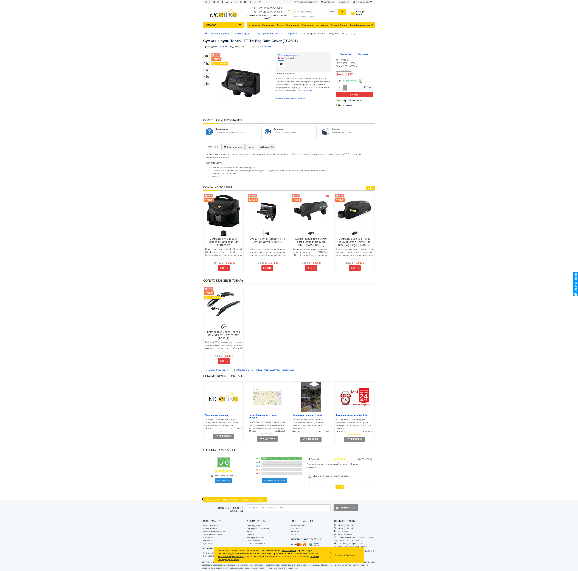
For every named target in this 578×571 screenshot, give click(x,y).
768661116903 (287, 370)
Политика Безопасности (214, 531)
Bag (239, 370)
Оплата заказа (209, 540)
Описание (213, 147)
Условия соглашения (216, 415)
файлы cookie (289, 550)
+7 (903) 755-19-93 (270, 8)
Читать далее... (306, 90)
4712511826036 (271, 370)
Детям (280, 25)
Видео (251, 147)
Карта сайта (208, 556)
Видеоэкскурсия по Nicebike (308, 415)
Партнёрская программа (258, 528)
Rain (244, 370)
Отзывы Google (339, 25)
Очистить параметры (288, 55)
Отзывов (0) (268, 147)
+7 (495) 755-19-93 (270, 12)
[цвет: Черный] (311, 233)
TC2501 (258, 370)
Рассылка (295, 534)
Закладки (295, 531)
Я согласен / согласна (345, 555)
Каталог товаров (219, 33)
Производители (310, 25)
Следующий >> (364, 54)
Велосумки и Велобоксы (269, 33)
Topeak (291, 33)
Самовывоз (208, 537)
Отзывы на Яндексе (256, 543)
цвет (287, 58)
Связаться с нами (211, 553)
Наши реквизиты (210, 525)
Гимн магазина (253, 540)
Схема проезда (210, 528)
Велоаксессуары (242, 33)
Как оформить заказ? (361, 25)
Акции (324, 25)
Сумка (212, 370)
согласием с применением (231, 556)
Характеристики (234, 147)
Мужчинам (254, 25)
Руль (218, 370)
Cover (250, 370)
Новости (250, 534)
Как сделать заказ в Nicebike (351, 415)
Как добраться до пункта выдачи (262, 416)
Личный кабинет (298, 525)
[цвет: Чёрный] (223, 233)
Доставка (207, 543)
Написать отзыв (223, 480)
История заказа (298, 528)
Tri (235, 370)
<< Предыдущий (344, 54)
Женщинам (268, 25)
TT (231, 370)
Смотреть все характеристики (290, 98)
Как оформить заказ (256, 537)
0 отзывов (266, 47)
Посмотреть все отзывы (274, 480)
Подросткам (292, 25)
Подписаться (348, 508)
